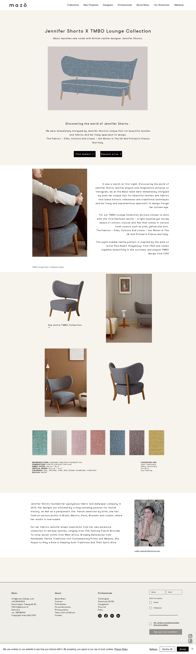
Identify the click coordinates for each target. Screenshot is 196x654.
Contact (59, 601)
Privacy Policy (121, 649)
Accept (182, 649)
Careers (58, 615)
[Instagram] (100, 616)
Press (100, 610)
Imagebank (103, 604)
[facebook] (190, 641)
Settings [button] (153, 649)
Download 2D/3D (106, 601)
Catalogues (103, 599)
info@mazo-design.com (22, 599)
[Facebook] (106, 616)
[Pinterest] (112, 616)
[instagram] (190, 636)
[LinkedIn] (118, 616)
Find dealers (60, 604)
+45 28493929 (18, 601)
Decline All (167, 649)
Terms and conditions (65, 612)
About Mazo (60, 599)
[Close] (192, 649)
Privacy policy (61, 610)
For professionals (63, 607)
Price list (102, 607)
